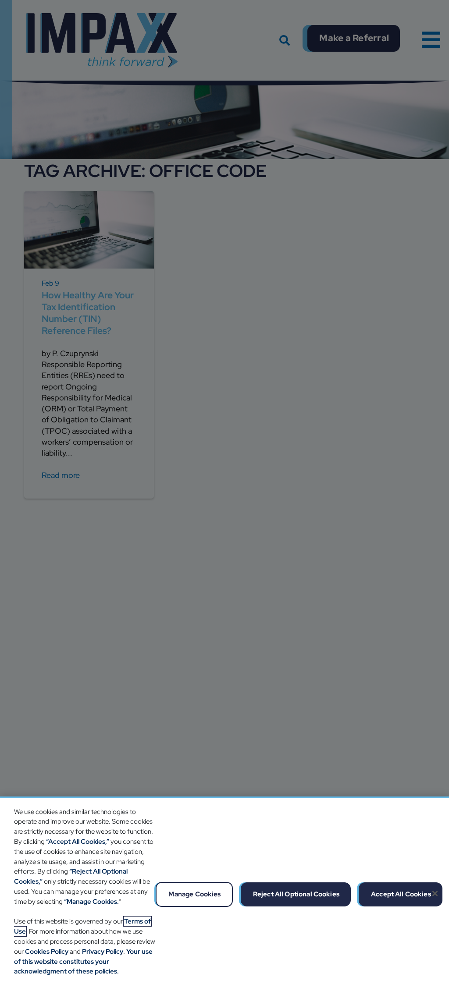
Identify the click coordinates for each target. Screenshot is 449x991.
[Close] (435, 893)
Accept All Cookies (401, 894)
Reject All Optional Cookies (296, 894)
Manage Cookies (194, 894)
